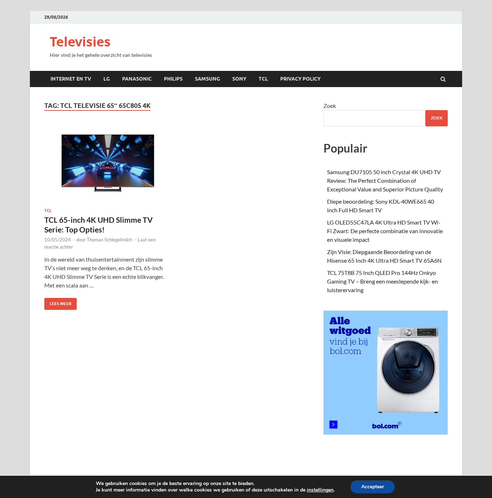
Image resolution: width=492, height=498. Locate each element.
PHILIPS (173, 79)
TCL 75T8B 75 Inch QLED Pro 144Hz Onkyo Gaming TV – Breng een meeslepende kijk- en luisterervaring (382, 281)
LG (106, 79)
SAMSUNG (207, 79)
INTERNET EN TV (70, 79)
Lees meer (57, 302)
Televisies (80, 41)
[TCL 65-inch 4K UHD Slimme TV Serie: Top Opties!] (107, 166)
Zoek (329, 105)
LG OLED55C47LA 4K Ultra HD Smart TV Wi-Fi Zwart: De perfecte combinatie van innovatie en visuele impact (385, 231)
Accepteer (372, 486)
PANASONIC (137, 79)
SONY (239, 79)
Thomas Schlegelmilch (109, 240)
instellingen (320, 490)
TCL (263, 79)
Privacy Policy (300, 79)
